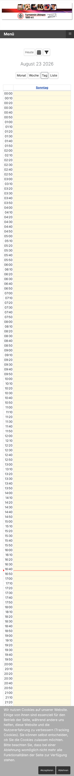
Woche (34, 75)
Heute (29, 52)
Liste (53, 75)
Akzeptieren (46, 770)
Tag (44, 75)
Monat (21, 75)
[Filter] (46, 52)
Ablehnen (63, 770)
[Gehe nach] (39, 52)
